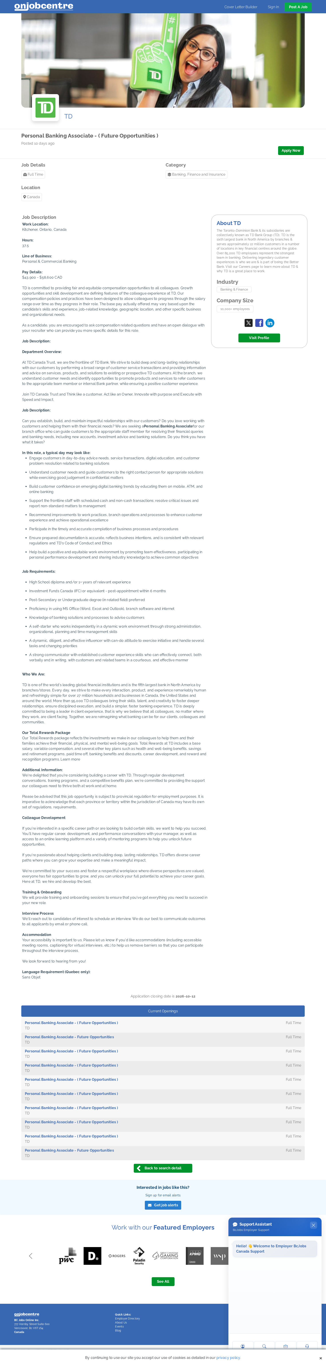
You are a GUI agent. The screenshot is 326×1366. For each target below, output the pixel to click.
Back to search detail (163, 1168)
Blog (118, 1330)
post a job (298, 7)
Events (119, 1326)
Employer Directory (127, 1318)
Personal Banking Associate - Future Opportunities (69, 1037)
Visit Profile (259, 338)
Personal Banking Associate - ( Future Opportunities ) (71, 1023)
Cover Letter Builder (240, 7)
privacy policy (228, 1358)
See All (163, 1281)
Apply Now (291, 150)
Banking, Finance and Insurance (198, 174)
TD (68, 116)
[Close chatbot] (313, 1225)
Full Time (35, 174)
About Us (121, 1322)
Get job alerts (166, 1205)
